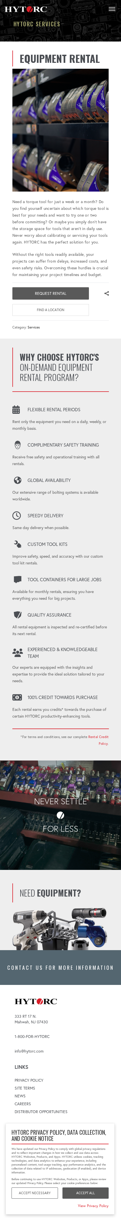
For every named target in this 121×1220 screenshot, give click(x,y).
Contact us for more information (60, 967)
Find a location (50, 310)
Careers (23, 1103)
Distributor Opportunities (41, 1111)
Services (34, 327)
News (20, 1096)
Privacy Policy (29, 1080)
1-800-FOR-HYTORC (32, 1036)
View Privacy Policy (93, 1205)
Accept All (85, 1193)
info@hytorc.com (29, 1051)
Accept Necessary (35, 1193)
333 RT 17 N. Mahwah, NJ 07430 (31, 1019)
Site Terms (25, 1088)
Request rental (50, 293)
